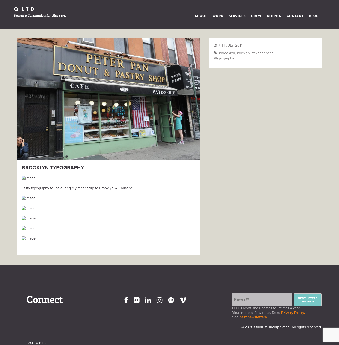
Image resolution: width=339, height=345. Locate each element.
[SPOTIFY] (171, 300)
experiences (263, 53)
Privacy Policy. (294, 312)
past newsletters (253, 317)
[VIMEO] (183, 300)
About (201, 16)
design (244, 53)
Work (218, 16)
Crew (256, 16)
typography (225, 58)
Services (237, 16)
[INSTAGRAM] (159, 300)
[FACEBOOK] (126, 300)
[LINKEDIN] (148, 300)
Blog (314, 16)
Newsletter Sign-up (308, 300)
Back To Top (35, 343)
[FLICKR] (136, 300)
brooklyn (228, 53)
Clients (274, 16)
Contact (295, 16)
